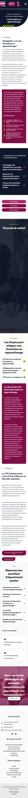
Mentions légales (14, 792)
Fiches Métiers (14, 770)
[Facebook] (18, 2)
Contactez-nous (8, 559)
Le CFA (14, 766)
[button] (11, 4)
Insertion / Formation (14, 749)
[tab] (14, 167)
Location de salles (14, 768)
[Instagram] (18, 5)
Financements (14, 755)
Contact (14, 777)
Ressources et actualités (14, 775)
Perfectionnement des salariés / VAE (14, 751)
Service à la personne (14, 747)
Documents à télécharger (14, 772)
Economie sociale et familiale (14, 745)
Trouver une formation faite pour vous (14, 553)
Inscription (14, 753)
